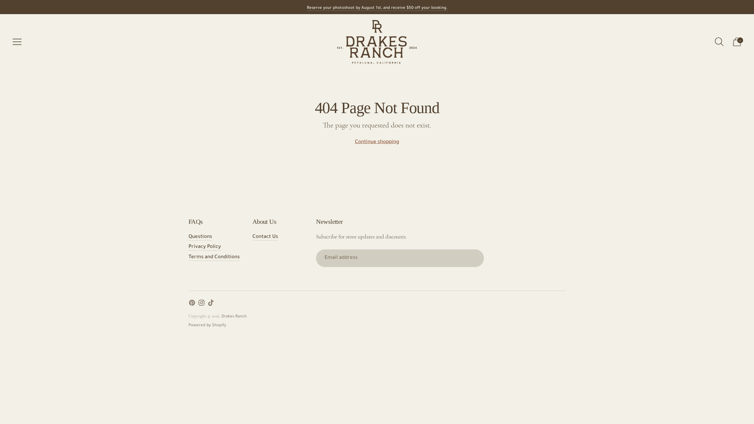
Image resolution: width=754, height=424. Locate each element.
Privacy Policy (204, 247)
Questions (200, 237)
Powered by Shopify (207, 325)
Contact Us (265, 237)
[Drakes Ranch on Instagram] (201, 304)
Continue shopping (377, 142)
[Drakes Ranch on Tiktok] (210, 304)
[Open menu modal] (17, 42)
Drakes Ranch (234, 316)
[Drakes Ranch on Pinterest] (192, 304)
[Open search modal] (719, 42)
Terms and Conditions (214, 257)
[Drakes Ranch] (377, 42)
